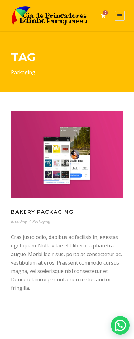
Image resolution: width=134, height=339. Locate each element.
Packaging (41, 221)
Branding (19, 221)
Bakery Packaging (42, 212)
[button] (120, 325)
